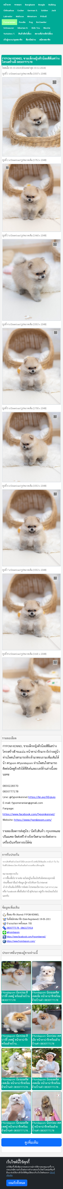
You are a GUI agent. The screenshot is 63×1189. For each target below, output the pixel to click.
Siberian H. (23, 28)
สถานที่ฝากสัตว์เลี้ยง (44, 33)
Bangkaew (30, 4)
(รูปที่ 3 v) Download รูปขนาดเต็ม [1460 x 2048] (24, 235)
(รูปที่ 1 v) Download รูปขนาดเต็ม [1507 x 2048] (24, 73)
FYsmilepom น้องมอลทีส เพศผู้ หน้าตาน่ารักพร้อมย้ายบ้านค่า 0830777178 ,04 (15, 1126)
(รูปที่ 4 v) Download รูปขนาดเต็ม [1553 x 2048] (24, 324)
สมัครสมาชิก (44, 39)
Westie (46, 28)
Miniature (32, 16)
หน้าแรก (7, 4)
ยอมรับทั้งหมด (17, 1183)
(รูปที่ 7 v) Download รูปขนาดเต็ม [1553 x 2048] (24, 570)
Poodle (22, 22)
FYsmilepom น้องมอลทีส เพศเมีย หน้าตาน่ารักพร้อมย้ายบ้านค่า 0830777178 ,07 (16, 1083)
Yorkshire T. (9, 33)
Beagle (41, 4)
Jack (53, 10)
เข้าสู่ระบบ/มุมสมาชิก (13, 39)
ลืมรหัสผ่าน (31, 39)
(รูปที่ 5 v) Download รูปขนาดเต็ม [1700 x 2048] (24, 408)
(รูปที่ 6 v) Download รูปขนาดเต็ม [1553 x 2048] (24, 485)
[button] (31, 1142)
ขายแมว (18, 4)
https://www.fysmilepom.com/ (33, 819)
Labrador (8, 16)
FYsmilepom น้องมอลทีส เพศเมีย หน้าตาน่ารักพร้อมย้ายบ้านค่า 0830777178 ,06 (46, 1083)
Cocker (20, 10)
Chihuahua (9, 10)
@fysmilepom (13, 932)
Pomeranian (9, 22)
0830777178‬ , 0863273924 (20, 927)
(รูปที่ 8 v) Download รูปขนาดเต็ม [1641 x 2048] (24, 653)
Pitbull (43, 16)
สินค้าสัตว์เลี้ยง (24, 33)
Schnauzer (9, 28)
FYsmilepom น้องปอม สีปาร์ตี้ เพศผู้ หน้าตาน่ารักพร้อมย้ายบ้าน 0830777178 (15, 1039)
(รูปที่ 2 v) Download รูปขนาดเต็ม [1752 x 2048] (24, 160)
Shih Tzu (35, 28)
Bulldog (52, 4)
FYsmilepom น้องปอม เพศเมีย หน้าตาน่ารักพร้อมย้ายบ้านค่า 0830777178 (46, 1039)
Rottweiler (41, 22)
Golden (44, 10)
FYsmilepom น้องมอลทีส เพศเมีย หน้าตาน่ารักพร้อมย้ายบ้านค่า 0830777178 (46, 996)
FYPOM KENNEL (31, 914)
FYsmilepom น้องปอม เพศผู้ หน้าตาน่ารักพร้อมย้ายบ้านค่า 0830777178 (46, 1126)
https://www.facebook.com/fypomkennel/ (29, 814)
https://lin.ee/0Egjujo (41, 797)
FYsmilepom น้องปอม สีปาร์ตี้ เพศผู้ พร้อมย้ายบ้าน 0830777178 (16, 996)
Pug (31, 22)
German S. (32, 10)
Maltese (20, 16)
